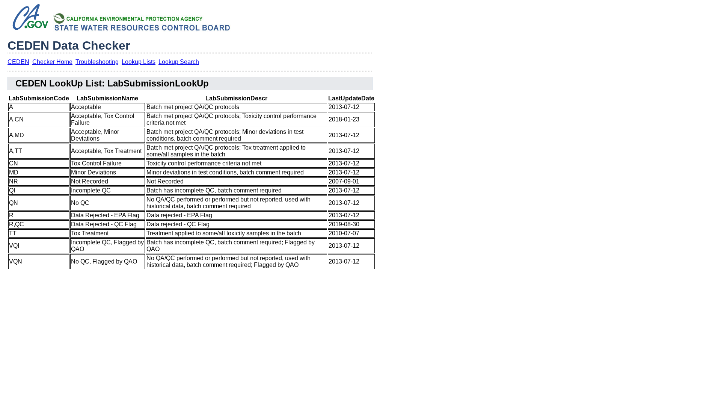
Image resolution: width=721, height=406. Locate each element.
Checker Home (52, 62)
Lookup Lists (138, 62)
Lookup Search (178, 62)
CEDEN (18, 62)
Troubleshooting (97, 62)
